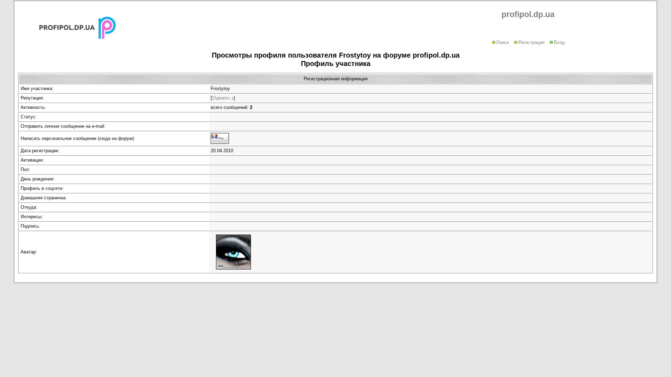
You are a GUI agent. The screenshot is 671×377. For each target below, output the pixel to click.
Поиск (502, 42)
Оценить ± (223, 98)
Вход (559, 42)
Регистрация (531, 42)
